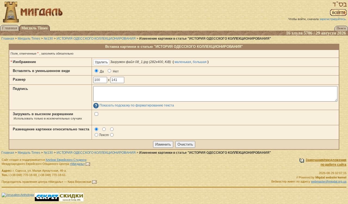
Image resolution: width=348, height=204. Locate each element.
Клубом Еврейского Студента (66, 159)
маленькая (183, 62)
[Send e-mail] (88, 163)
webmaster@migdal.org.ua (328, 181)
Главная (7, 38)
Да (101, 71)
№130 (48, 38)
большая (200, 62)
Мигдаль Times (29, 38)
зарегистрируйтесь (332, 19)
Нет (115, 71)
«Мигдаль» (77, 163)
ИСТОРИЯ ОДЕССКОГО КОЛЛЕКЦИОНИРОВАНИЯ (96, 38)
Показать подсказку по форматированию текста (137, 106)
